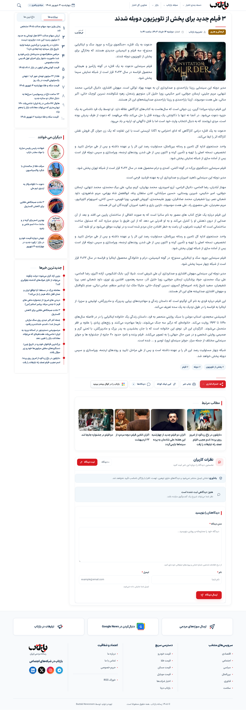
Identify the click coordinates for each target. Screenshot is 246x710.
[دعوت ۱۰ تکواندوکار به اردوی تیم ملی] (56, 188)
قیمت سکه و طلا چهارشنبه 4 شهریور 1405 (39, 85)
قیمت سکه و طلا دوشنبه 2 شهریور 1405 (40, 117)
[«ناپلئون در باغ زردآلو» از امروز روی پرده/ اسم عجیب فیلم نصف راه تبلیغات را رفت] (204, 420)
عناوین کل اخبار (139, 5)
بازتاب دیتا (165, 688)
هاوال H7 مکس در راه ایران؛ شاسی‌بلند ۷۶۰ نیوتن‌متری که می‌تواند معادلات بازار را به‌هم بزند (39, 108)
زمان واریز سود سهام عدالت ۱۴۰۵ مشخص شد (40, 29)
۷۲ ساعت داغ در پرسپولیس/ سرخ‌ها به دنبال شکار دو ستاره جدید (40, 96)
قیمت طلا (166, 661)
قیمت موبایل (164, 674)
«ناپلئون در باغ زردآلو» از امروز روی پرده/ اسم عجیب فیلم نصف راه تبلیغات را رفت (205, 439)
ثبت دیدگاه (89, 462)
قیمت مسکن (164, 667)
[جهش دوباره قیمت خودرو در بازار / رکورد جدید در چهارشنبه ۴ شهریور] (56, 242)
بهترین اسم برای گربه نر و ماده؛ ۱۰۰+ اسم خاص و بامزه (32, 224)
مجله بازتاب (172, 5)
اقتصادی (226, 654)
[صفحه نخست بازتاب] (38, 648)
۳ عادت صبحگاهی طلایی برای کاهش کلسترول (32, 204)
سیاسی (227, 667)
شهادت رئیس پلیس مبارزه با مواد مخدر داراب (31, 150)
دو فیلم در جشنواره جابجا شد (97, 435)
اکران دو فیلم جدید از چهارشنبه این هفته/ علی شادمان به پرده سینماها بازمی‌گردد (168, 439)
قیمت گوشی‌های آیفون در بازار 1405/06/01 (39, 68)
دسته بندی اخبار (193, 5)
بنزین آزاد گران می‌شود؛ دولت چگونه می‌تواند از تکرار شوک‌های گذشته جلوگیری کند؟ (40, 280)
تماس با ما (110, 661)
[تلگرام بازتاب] (59, 670)
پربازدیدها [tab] (53, 17)
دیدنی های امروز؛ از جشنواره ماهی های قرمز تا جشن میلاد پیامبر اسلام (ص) (41, 302)
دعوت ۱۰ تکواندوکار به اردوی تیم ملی (33, 186)
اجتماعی (226, 661)
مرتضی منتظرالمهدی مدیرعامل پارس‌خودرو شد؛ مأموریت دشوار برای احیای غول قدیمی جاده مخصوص (38, 59)
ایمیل (145, 572)
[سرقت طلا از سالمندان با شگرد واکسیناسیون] (56, 170)
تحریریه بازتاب (195, 32)
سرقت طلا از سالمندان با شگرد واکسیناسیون (32, 168)
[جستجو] (19, 5)
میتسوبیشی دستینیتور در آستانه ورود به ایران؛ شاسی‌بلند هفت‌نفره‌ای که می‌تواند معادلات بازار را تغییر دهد (41, 334)
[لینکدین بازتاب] (32, 670)
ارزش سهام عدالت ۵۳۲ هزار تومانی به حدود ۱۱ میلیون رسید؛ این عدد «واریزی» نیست (39, 38)
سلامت (227, 688)
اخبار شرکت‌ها (164, 681)
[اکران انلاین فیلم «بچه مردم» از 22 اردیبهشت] (132, 420)
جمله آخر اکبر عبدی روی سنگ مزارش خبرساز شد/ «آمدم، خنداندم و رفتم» (42, 322)
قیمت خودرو (164, 654)
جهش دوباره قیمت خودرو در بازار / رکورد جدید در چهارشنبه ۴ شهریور (31, 242)
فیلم (184, 367)
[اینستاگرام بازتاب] (50, 670)
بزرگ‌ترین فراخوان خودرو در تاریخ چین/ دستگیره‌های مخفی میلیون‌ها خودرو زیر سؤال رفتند (41, 348)
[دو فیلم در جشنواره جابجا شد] (96, 420)
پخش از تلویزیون (214, 367)
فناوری (227, 681)
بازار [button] (156, 5)
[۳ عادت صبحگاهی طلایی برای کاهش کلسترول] (56, 206)
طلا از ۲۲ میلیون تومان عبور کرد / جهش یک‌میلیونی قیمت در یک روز (40, 78)
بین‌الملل (226, 674)
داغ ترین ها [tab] (29, 17)
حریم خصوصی (108, 667)
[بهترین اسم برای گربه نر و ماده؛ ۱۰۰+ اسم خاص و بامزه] (56, 224)
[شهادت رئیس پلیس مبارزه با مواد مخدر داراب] (56, 152)
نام (219, 572)
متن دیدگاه (215, 524)
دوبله (196, 367)
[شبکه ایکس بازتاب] (41, 670)
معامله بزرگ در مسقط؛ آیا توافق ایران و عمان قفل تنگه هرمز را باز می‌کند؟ (41, 292)
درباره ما (111, 654)
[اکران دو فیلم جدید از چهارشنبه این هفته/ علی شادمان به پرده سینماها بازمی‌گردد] (168, 420)
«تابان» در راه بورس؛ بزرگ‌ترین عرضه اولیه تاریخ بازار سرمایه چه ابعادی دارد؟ (39, 47)
